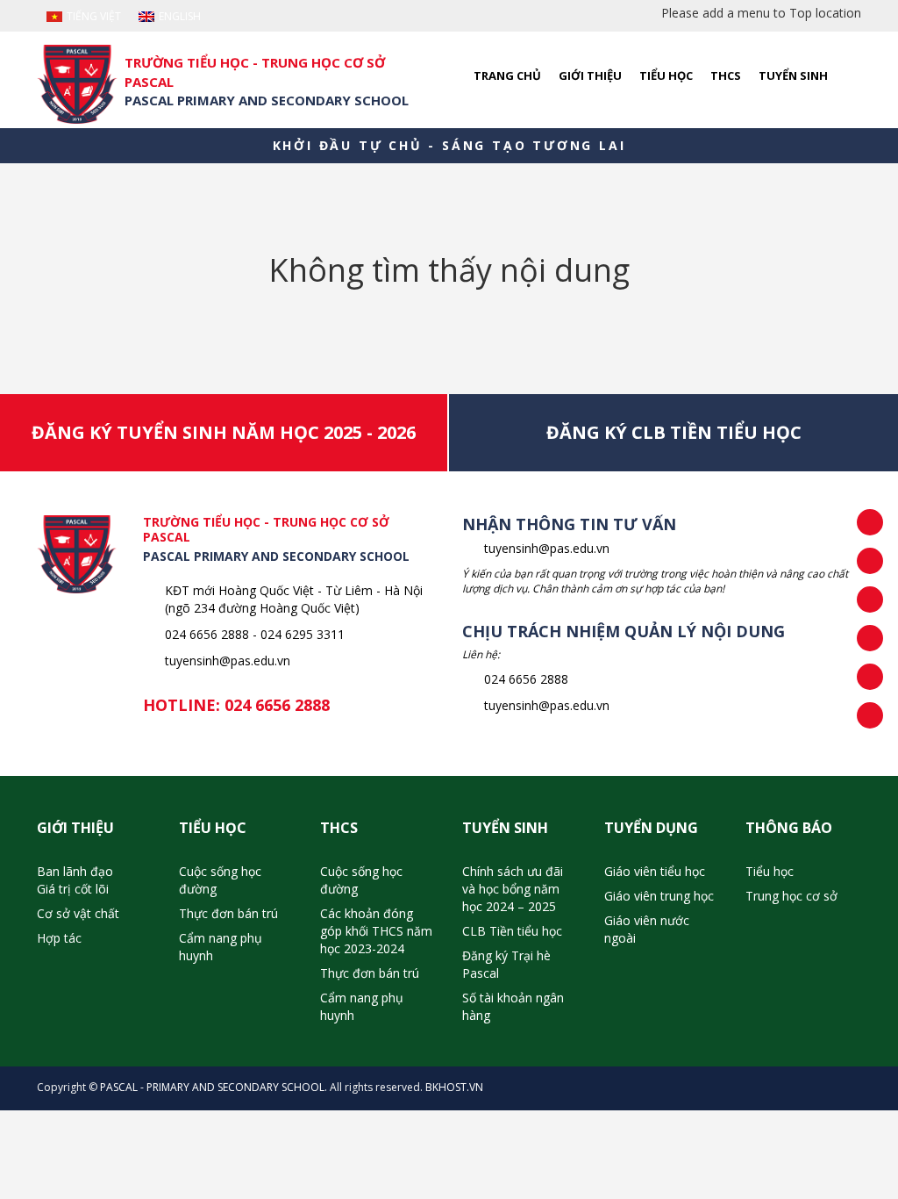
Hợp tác (59, 938)
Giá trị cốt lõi (73, 888)
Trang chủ (507, 75)
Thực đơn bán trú (228, 913)
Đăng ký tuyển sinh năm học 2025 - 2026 (224, 432)
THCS (725, 75)
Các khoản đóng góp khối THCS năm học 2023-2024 (376, 931)
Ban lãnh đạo (75, 871)
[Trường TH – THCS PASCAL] (77, 84)
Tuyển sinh (793, 75)
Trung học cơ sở (791, 895)
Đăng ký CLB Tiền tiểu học (674, 432)
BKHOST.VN (454, 1087)
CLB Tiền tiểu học (512, 931)
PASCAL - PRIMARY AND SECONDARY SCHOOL (212, 1087)
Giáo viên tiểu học (654, 871)
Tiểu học (666, 75)
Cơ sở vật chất (78, 913)
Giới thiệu (590, 75)
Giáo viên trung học (659, 895)
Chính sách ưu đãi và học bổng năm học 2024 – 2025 (512, 889)
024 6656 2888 (277, 704)
